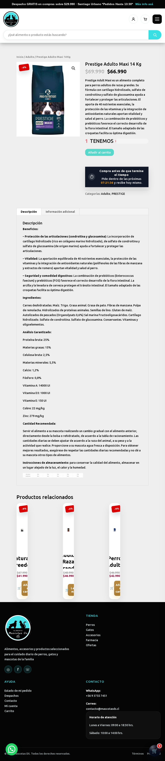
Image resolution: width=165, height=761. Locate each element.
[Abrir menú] (157, 19)
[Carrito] (145, 19)
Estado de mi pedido (18, 690)
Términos (138, 753)
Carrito (9, 711)
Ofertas (91, 645)
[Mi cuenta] (133, 19)
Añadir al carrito (99, 152)
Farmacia (92, 640)
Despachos (11, 695)
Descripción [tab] (29, 211)
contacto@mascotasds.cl (102, 708)
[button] (73, 68)
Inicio (19, 56)
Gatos (90, 629)
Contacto (10, 700)
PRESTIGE (118, 193)
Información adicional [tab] (60, 211)
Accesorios (93, 635)
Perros (90, 624)
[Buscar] (154, 35)
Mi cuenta (11, 706)
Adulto (30, 56)
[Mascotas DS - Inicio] (11, 19)
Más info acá (144, 4)
